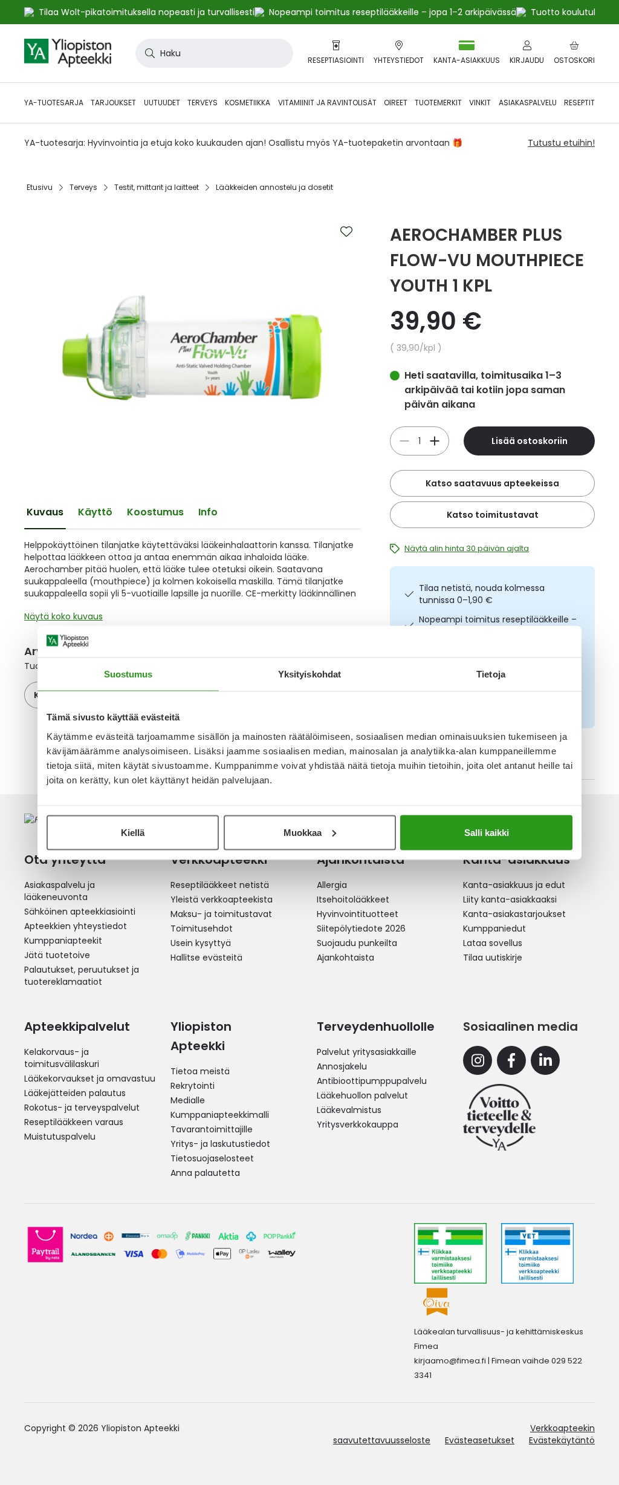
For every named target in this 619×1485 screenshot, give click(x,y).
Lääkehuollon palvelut (362, 1095)
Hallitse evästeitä (206, 957)
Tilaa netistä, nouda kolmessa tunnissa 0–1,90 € (482, 594)
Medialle (187, 1100)
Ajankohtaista (345, 957)
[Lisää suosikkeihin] (346, 232)
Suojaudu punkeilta (357, 943)
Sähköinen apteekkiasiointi (79, 912)
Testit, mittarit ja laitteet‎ (156, 187)
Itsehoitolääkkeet (353, 899)
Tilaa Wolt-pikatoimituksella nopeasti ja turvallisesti (146, 12)
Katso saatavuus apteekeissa (492, 483)
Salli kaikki (486, 832)
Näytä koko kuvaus (63, 616)
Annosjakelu (342, 1066)
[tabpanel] (192, 583)
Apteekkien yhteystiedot (75, 926)
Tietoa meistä (200, 1071)
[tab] (45, 512)
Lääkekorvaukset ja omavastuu (89, 1078)
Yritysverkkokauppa (357, 1124)
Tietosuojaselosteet (212, 1158)
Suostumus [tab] (128, 674)
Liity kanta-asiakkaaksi (510, 899)
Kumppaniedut (494, 928)
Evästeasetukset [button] (479, 1440)
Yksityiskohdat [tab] (309, 674)
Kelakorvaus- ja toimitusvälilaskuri (61, 1058)
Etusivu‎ (40, 187)
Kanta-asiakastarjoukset (514, 914)
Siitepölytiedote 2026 (361, 928)
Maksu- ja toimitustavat (221, 914)
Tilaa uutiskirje (492, 957)
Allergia (332, 885)
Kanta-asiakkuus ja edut (514, 885)
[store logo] (67, 53)
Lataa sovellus (492, 943)
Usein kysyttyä (200, 943)
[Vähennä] (434, 441)
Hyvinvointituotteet (357, 914)
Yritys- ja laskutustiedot (220, 1144)
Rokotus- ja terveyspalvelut (82, 1108)
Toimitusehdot (201, 928)
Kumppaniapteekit (63, 941)
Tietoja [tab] (490, 674)
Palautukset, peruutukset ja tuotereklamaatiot (81, 976)
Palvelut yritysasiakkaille (366, 1052)
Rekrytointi (192, 1086)
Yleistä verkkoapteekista (221, 899)
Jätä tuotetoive (57, 955)
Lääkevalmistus (349, 1110)
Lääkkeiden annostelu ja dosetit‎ (274, 187)
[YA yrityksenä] (499, 1117)
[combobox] (214, 53)
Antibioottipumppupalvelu (372, 1081)
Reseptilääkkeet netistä (219, 885)
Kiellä (132, 832)
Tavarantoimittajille (211, 1129)
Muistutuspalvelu (60, 1137)
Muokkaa (303, 832)
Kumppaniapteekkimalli (219, 1115)
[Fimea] (450, 1253)
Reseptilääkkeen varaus (73, 1122)
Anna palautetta (205, 1173)
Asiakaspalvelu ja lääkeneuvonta (59, 891)
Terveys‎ (83, 187)
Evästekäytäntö (562, 1440)
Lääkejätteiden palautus (75, 1093)
